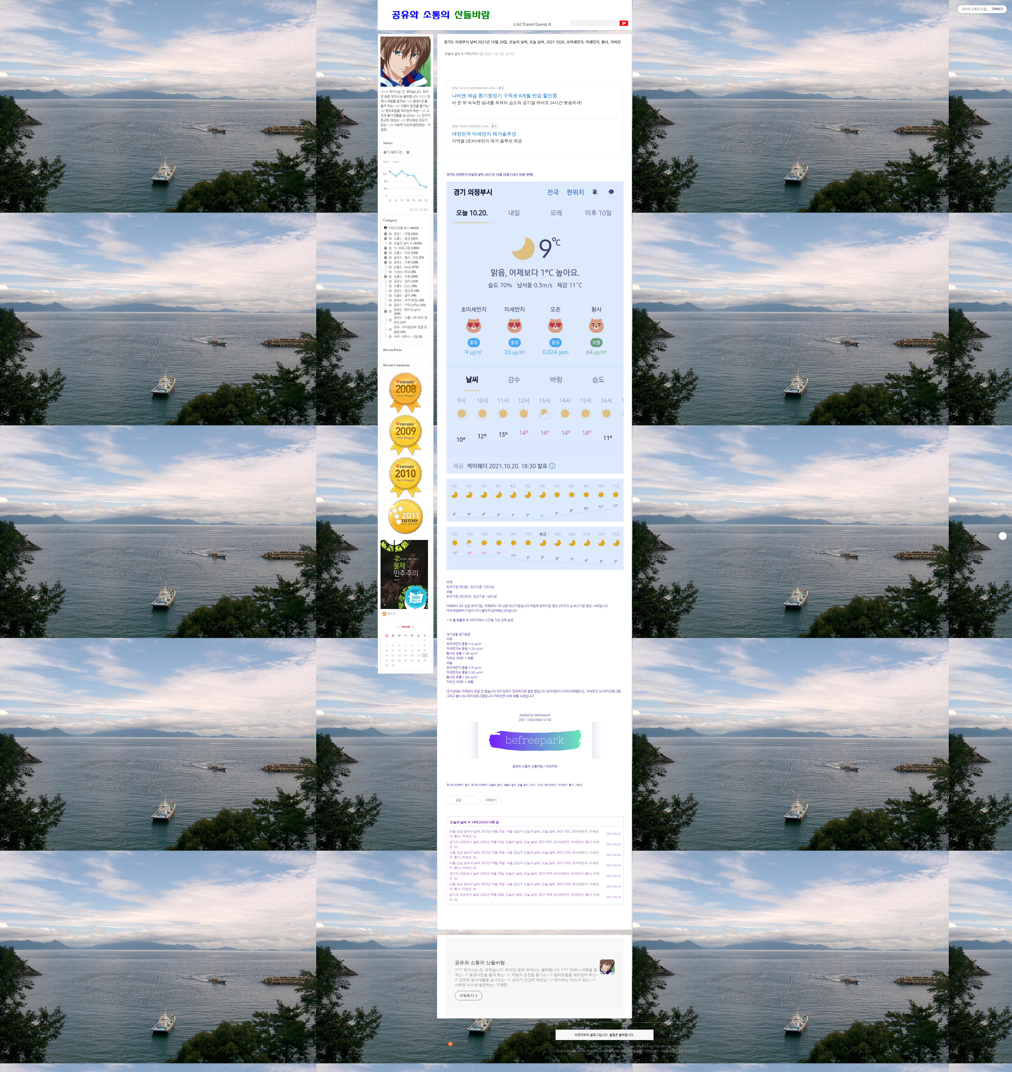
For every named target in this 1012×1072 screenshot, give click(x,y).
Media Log (645, 1046)
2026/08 (405, 626)
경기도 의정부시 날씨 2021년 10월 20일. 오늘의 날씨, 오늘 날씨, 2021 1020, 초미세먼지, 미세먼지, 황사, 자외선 (532, 42)
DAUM (614, 1051)
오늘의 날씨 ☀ (460, 822)
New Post (691, 1046)
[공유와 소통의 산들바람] (440, 24)
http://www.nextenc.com (470, 126)
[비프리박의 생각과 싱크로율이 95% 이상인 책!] (404, 608)
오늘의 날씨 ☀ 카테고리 (460, 54)
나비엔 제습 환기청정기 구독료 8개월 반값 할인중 (504, 95)
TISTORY (461, 1044)
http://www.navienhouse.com (473, 88)
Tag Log (628, 1046)
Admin (677, 1046)
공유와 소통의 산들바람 (480, 962)
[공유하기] (466, 800)
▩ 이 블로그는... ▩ (396, 152)
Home (594, 1046)
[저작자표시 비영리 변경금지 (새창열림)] (509, 800)
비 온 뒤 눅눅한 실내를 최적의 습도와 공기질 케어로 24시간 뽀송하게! (517, 102)
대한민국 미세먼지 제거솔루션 (484, 134)
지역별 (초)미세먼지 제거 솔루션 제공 (487, 141)
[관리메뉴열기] (1003, 536)
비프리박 (563, 1051)
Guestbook (662, 1046)
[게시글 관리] (473, 800)
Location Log (610, 1046)
